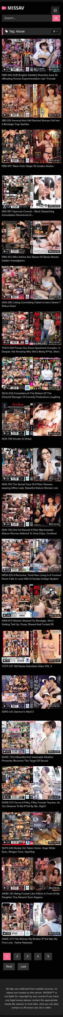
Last (23, 966)
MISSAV (15, 8)
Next (9, 966)
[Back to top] (52, 1006)
